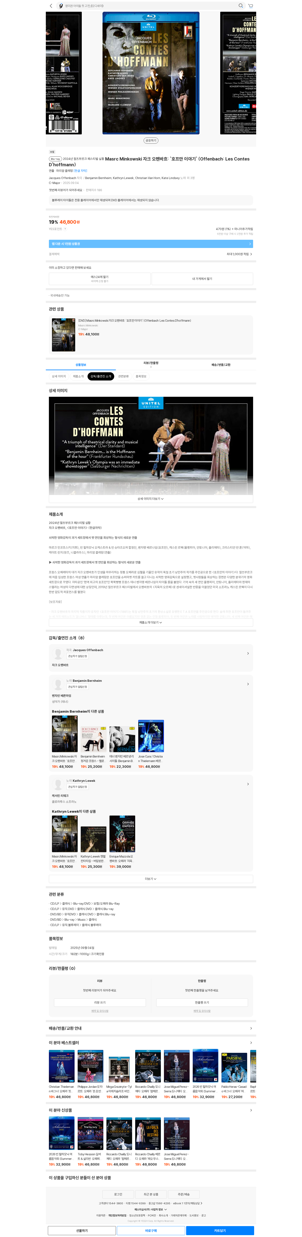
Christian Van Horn (147, 178)
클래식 (66, 903)
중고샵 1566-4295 (159, 1203)
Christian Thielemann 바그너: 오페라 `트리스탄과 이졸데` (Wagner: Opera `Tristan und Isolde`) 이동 (62, 1074)
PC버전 (152, 1215)
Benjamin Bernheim (98, 178)
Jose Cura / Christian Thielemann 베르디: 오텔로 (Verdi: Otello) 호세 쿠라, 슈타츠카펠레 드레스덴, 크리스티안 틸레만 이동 (151, 744)
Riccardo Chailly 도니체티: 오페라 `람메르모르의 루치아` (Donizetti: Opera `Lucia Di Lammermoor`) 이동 (148, 1074)
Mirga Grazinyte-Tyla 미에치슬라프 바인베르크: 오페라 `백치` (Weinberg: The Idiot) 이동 (119, 1078)
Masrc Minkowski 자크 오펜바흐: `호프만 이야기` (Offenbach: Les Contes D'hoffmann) (151, 334)
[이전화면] (51, 6)
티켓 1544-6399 (136, 1203)
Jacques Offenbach (62, 178)
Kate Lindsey (171, 178)
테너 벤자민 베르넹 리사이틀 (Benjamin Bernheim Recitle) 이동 (122, 747)
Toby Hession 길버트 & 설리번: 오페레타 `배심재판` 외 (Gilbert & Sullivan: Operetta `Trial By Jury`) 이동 (90, 1141)
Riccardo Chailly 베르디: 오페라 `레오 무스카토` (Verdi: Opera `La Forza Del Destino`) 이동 (148, 1141)
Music (82, 920)
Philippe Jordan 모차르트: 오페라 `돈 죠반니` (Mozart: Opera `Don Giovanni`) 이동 (90, 1074)
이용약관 (100, 1215)
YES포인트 (55, 229)
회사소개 (163, 1215)
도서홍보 (193, 1215)
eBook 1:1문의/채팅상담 (186, 1203)
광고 (203, 1215)
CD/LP (54, 903)
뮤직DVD (70, 914)
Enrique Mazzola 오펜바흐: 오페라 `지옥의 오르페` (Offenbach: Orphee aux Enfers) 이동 (122, 842)
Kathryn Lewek (123, 178)
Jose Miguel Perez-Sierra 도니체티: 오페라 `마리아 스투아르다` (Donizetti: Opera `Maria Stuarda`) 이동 (177, 1074)
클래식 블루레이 (91, 925)
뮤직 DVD (68, 909)
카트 (251, 6)
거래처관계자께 (179, 1215)
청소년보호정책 (137, 1215)
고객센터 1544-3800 (111, 1203)
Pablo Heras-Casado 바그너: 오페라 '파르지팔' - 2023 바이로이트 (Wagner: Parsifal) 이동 (234, 1076)
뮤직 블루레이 (70, 925)
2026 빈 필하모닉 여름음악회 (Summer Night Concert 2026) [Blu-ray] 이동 (205, 1074)
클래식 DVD (84, 909)
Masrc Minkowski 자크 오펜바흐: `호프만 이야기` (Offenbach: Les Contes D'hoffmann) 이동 (65, 742)
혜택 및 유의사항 (99, 1010)
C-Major (54, 183)
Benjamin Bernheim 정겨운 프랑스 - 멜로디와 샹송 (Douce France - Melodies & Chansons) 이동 (93, 747)
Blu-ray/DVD (82, 903)
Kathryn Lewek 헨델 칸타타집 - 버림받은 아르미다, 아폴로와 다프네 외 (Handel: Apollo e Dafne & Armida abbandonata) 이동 (93, 847)
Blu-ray (70, 920)
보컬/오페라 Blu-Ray (107, 903)
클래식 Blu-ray (104, 909)
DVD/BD (55, 914)
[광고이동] (241, 6)
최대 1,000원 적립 (238, 254)
